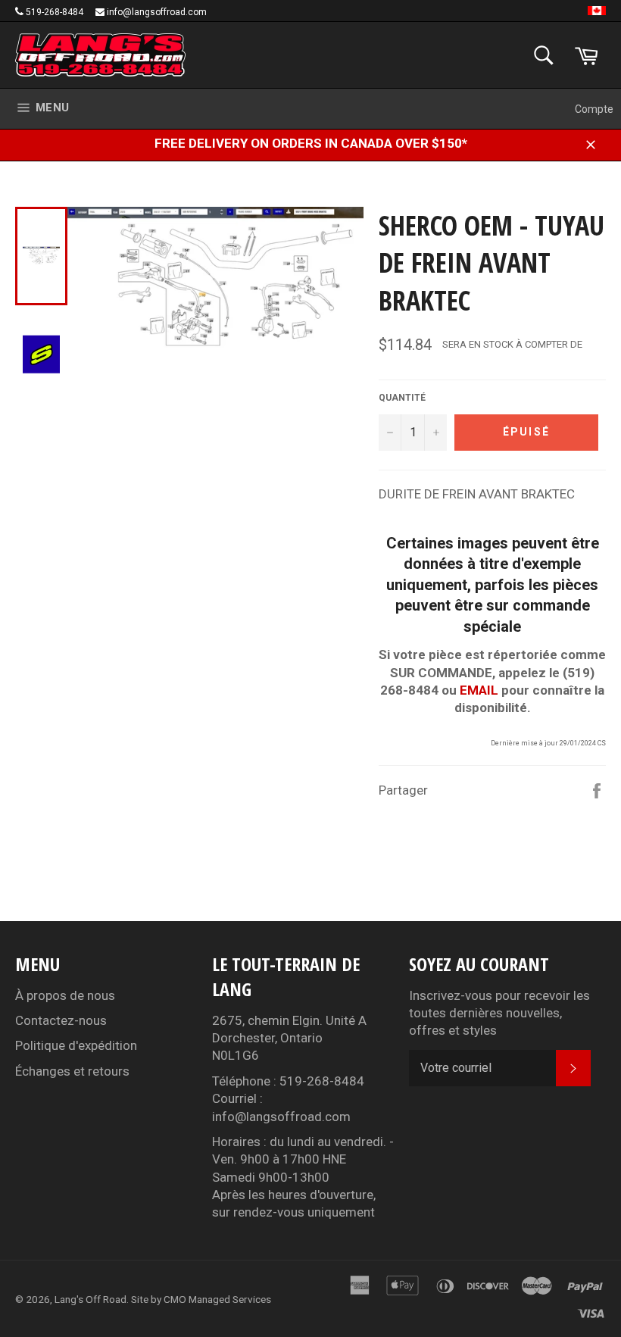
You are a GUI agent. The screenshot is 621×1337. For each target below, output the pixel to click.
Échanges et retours (72, 1071)
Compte (594, 109)
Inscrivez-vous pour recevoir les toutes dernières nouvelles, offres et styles (499, 1013)
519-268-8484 (54, 12)
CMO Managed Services (217, 1299)
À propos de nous (65, 995)
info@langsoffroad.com (157, 12)
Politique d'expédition (76, 1045)
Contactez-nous (61, 1020)
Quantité (402, 397)
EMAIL (479, 690)
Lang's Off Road (90, 1299)
